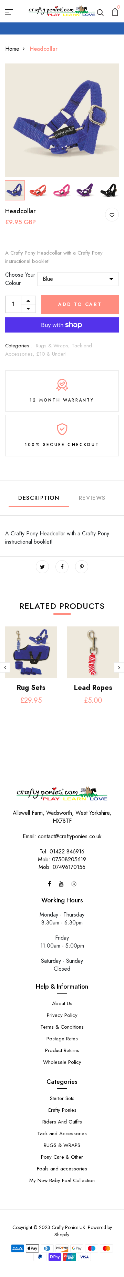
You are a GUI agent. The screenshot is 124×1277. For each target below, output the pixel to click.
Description (39, 498)
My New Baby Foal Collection (62, 1180)
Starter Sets (62, 1098)
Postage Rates (62, 1038)
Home (12, 49)
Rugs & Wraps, (54, 345)
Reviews (92, 498)
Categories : (18, 345)
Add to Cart (80, 304)
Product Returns (62, 1050)
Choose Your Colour (20, 279)
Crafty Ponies (62, 1110)
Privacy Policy (62, 1015)
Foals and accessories (62, 1168)
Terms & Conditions (62, 1027)
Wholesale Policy (62, 1062)
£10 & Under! (51, 354)
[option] (62, 120)
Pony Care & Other (62, 1157)
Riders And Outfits (62, 1122)
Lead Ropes (93, 688)
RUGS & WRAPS (62, 1145)
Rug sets (31, 688)
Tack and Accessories (62, 1133)
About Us (62, 1003)
